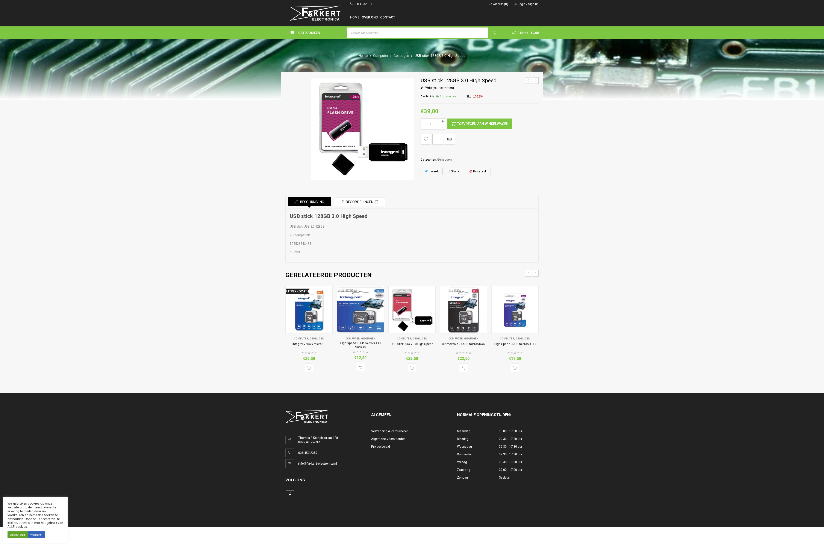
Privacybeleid (380, 446)
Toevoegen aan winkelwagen (483, 124)
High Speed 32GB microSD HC (515, 344)
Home (363, 56)
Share (455, 171)
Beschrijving (311, 202)
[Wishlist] (426, 139)
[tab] (309, 201)
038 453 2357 (307, 453)
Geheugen (401, 56)
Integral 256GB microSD (309, 344)
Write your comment (439, 88)
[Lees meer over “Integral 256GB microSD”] (309, 367)
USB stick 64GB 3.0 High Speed (412, 344)
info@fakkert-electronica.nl (317, 463)
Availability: (428, 96)
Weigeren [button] (36, 534)
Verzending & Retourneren (390, 431)
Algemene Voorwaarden (388, 439)
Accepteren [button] (17, 534)
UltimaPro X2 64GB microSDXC (463, 344)
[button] (360, 367)
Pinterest (479, 171)
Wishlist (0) (500, 4)
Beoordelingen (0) (362, 202)
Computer (380, 56)
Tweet (433, 171)
